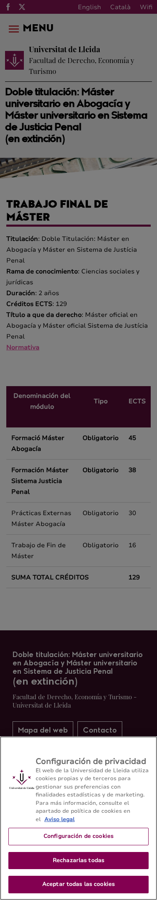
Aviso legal (59, 819)
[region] (78, 818)
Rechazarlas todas (78, 860)
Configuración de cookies (78, 836)
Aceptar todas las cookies (78, 884)
